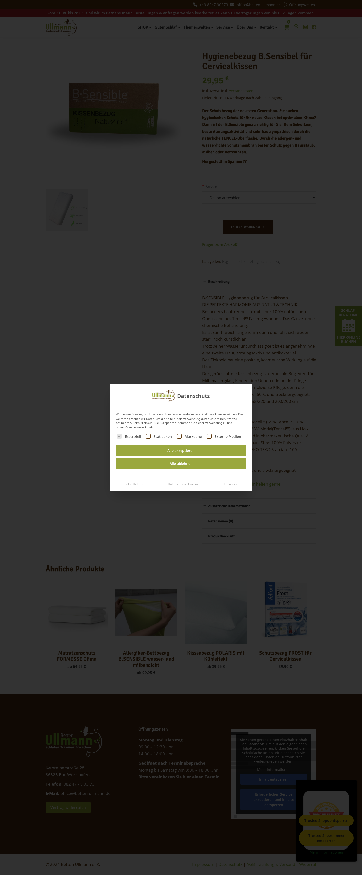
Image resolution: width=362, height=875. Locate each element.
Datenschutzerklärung (183, 484)
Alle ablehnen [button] (181, 463)
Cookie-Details (133, 484)
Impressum (231, 484)
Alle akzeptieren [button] (181, 450)
